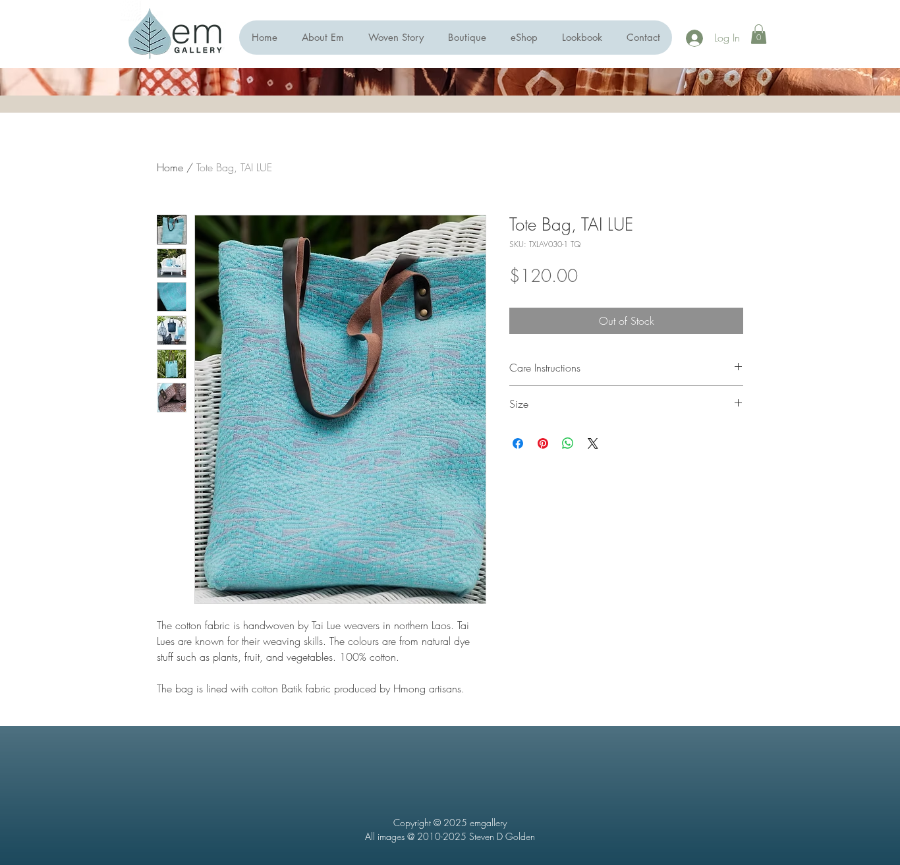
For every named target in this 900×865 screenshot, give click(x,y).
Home (170, 167)
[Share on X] (593, 443)
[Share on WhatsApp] (568, 443)
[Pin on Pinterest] (543, 443)
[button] (523, 37)
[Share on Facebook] (518, 443)
